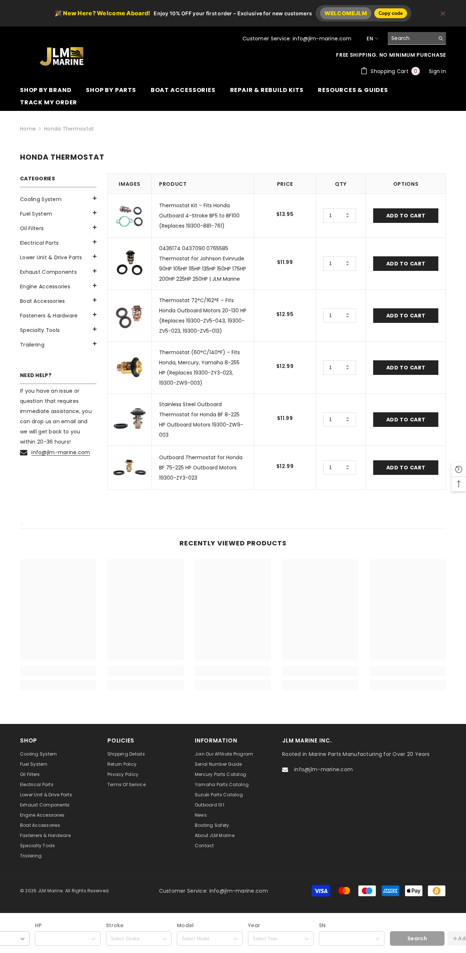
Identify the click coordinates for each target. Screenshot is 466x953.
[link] (58, 671)
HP (38, 925)
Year (254, 925)
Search (417, 938)
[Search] (417, 38)
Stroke (115, 925)
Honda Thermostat (69, 128)
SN (322, 925)
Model (185, 925)
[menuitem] (58, 199)
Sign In (437, 71)
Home (28, 128)
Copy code (391, 13)
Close (443, 13)
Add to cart (406, 215)
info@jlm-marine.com (60, 452)
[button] (58, 213)
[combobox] (411, 38)
